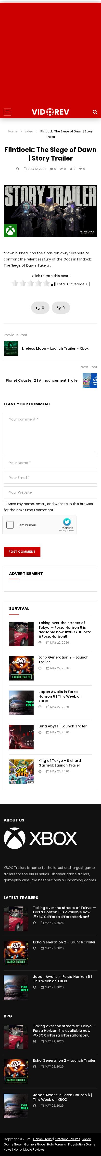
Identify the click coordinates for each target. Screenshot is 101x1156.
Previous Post (15, 335)
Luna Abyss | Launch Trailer (62, 726)
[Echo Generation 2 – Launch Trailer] (21, 668)
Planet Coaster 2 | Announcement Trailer (42, 380)
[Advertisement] (50, 53)
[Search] (95, 112)
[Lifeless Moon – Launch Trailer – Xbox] (11, 348)
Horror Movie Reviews (29, 1149)
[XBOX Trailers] (50, 112)
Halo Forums (56, 1144)
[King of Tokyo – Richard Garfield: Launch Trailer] (21, 771)
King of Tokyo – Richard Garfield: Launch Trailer (59, 763)
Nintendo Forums (67, 1139)
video (29, 131)
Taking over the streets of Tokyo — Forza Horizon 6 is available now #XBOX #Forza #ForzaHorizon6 (64, 629)
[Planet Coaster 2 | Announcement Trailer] (90, 380)
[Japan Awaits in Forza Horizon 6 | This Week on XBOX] (21, 703)
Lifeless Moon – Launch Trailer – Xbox (55, 348)
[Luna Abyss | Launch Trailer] (21, 737)
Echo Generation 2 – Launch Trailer (63, 659)
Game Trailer (42, 1139)
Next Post (89, 367)
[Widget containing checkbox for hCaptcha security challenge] (39, 525)
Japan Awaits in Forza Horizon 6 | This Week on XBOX (60, 696)
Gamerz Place (34, 1144)
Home (12, 131)
